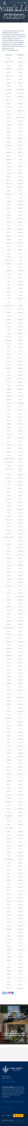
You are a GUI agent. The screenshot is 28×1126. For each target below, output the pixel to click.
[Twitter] (6, 993)
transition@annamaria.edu (9, 1081)
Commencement (6, 1107)
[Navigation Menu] (25, 3)
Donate (19, 1115)
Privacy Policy (11, 1122)
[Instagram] (9, 993)
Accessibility (21, 1122)
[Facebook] (3, 993)
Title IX (4, 1122)
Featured (18, 10)
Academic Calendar (19, 1101)
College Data (19, 1120)
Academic (10, 10)
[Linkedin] (12, 993)
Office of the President (8, 1101)
